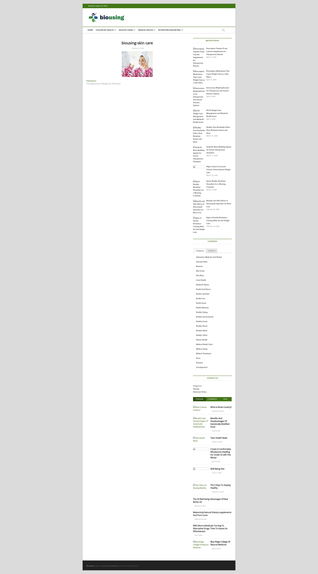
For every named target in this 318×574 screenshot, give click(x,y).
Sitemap (196, 389)
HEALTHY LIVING (126, 30)
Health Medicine (202, 308)
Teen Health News (218, 438)
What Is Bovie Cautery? (221, 407)
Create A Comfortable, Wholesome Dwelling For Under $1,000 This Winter (220, 453)
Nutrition (199, 363)
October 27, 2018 (138, 48)
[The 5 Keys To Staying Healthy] (201, 485)
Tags (225, 399)
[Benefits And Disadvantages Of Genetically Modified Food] (201, 418)
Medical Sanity (202, 349)
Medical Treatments (203, 354)
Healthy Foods (201, 321)
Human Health (201, 340)
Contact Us (197, 386)
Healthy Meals (201, 331)
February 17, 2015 (200, 506)
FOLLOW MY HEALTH (105, 30)
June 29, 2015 (216, 431)
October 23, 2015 (217, 442)
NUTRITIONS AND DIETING (169, 30)
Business (199, 266)
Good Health (201, 280)
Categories (200, 251)
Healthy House (202, 326)
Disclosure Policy (200, 392)
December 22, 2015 (218, 411)
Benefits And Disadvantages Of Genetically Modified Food (219, 422)
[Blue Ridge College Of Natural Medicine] (201, 542)
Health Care (200, 298)
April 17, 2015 (216, 461)
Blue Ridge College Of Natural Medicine (220, 543)
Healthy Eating (202, 312)
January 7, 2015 (216, 472)
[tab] (200, 251)
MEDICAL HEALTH (145, 30)
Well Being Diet (217, 468)
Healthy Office (201, 335)
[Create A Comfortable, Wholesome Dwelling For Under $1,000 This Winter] (201, 449)
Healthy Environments (204, 317)
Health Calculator (203, 294)
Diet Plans (200, 275)
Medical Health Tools (204, 344)
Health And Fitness (203, 289)
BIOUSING (106, 566)
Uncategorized (201, 367)
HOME (90, 30)
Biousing (89, 566)
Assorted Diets (201, 262)
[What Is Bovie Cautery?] (201, 407)
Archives (211, 251)
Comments (212, 399)
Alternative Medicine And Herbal (209, 257)
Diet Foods (200, 271)
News (198, 358)
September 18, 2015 (218, 492)
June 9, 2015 (198, 535)
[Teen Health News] (201, 438)
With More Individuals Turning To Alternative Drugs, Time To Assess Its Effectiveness (210, 528)
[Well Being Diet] (201, 469)
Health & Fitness (202, 285)
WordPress (114, 566)
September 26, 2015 (200, 519)
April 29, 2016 (216, 548)
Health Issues (201, 303)
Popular (199, 399)
